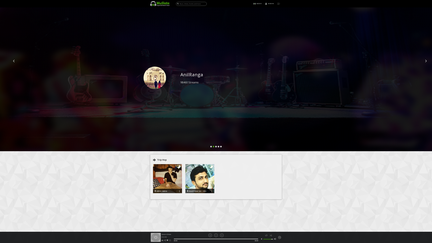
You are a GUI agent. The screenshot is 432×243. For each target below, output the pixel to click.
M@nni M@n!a (161, 191)
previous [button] (210, 235)
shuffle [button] (270, 235)
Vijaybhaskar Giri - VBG (197, 191)
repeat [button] (266, 235)
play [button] (216, 235)
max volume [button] (275, 239)
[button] (16, 64)
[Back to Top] (428, 228)
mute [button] (262, 239)
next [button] (222, 235)
